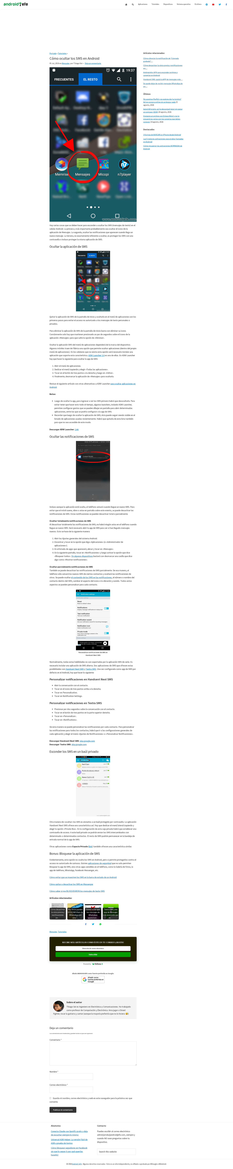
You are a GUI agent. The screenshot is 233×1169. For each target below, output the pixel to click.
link (90, 846)
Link (77, 429)
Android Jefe (77, 1164)
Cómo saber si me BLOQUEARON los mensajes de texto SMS (77, 891)
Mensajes (66, 63)
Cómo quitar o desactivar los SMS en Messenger (71, 884)
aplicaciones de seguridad (99, 863)
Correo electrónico (59, 1084)
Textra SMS (91, 669)
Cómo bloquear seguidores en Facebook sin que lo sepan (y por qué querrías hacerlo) (69, 1151)
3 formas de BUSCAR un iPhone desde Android (162, 134)
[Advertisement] (116, 29)
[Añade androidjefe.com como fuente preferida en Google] (93, 979)
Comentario (56, 1039)
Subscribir (93, 954)
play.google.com (87, 741)
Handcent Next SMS (75, 669)
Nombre (54, 1071)
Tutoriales (62, 53)
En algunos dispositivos (82, 556)
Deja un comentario (93, 63)
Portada (53, 53)
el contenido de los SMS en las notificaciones (91, 577)
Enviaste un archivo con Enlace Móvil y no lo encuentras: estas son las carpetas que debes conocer (161, 119)
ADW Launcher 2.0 (96, 355)
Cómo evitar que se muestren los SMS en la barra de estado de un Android (83, 877)
